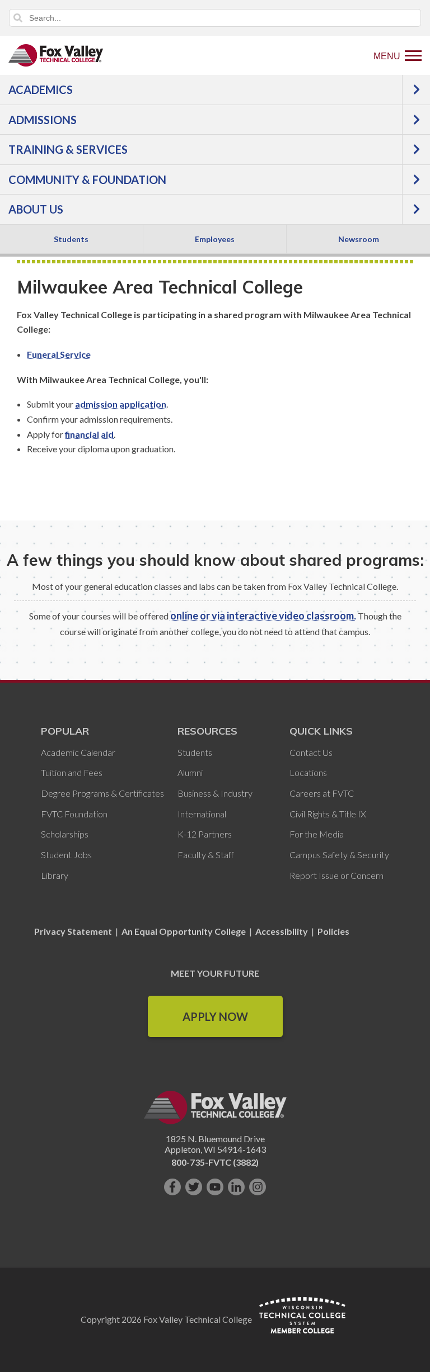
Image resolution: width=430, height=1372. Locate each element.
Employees (215, 239)
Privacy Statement (74, 931)
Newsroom (358, 239)
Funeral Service (59, 354)
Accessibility (281, 931)
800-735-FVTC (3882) (215, 1162)
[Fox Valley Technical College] (56, 55)
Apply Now (215, 1016)
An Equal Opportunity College (183, 931)
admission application (120, 404)
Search (18, 18)
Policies (333, 931)
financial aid (89, 434)
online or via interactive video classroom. (263, 615)
